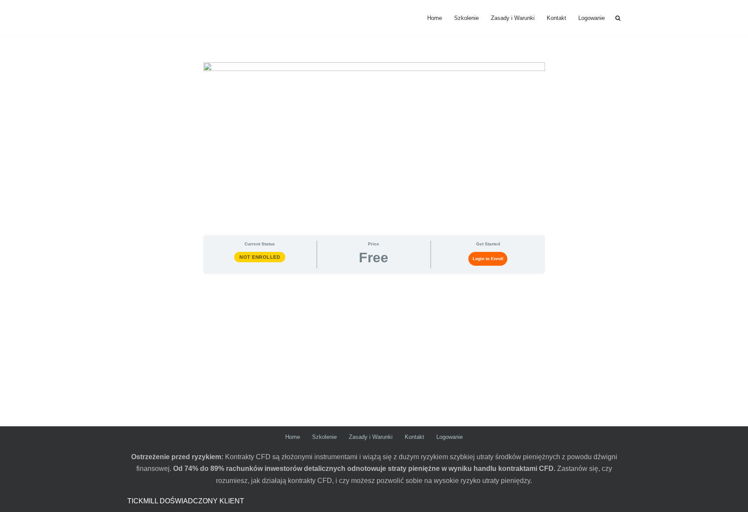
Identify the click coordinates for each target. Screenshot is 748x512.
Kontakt (556, 18)
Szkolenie (466, 18)
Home (434, 18)
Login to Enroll (488, 258)
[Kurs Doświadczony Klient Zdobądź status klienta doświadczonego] (159, 18)
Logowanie (591, 18)
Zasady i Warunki (513, 18)
